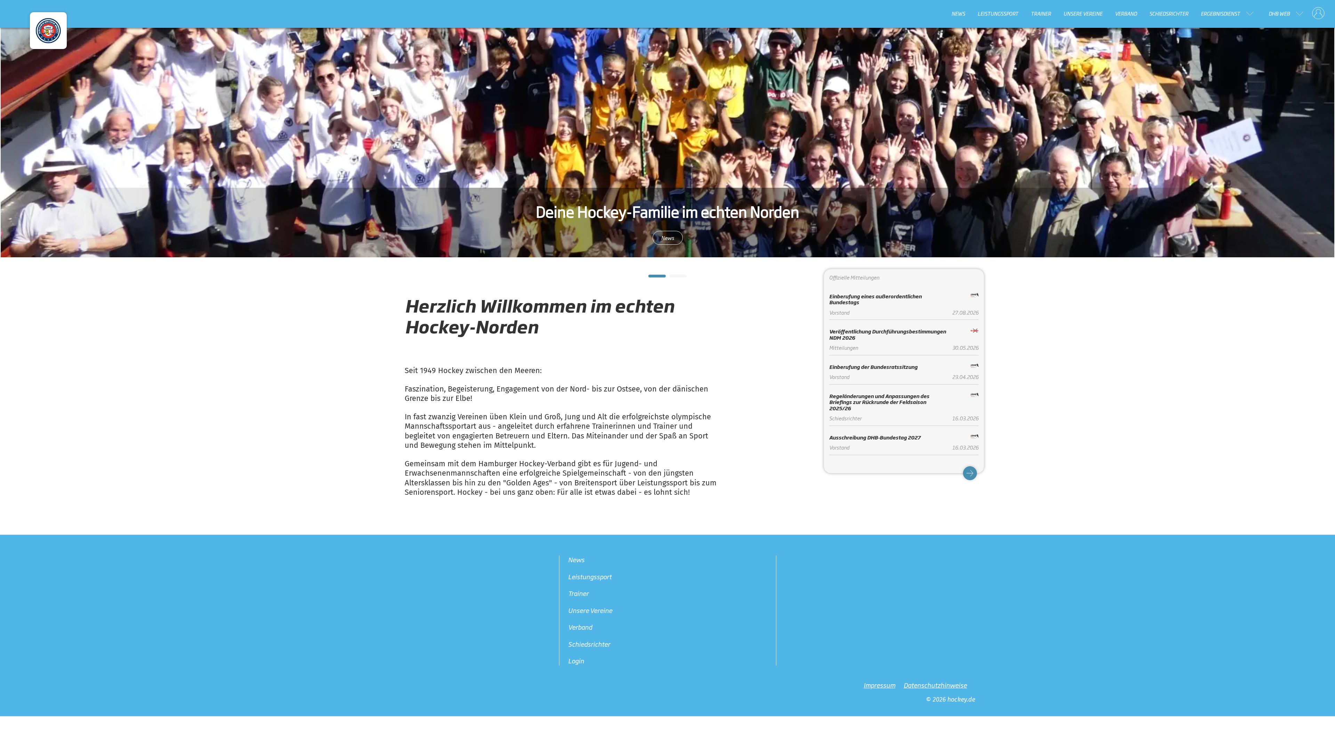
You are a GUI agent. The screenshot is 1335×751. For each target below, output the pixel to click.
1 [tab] (651, 278)
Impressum (879, 684)
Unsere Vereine (1082, 13)
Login (576, 660)
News (958, 13)
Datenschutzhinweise (935, 684)
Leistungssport (998, 13)
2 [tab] (672, 278)
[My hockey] (1318, 13)
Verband (1126, 13)
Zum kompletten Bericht (667, 237)
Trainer (1041, 13)
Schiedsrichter (1168, 13)
